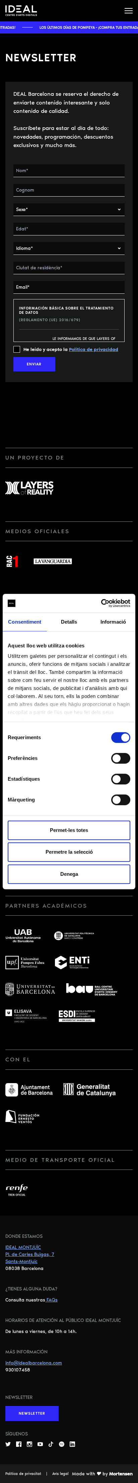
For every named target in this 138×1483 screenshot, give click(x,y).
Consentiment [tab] (24, 622)
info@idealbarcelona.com (33, 1363)
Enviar (34, 364)
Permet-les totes (69, 830)
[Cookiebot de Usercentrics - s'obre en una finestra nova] (101, 603)
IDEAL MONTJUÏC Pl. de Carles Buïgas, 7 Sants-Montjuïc (29, 1254)
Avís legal (60, 1474)
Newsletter (32, 1413)
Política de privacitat (23, 1474)
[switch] (120, 758)
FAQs (51, 1300)
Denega (69, 874)
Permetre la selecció (69, 852)
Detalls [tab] (69, 622)
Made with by (102, 1474)
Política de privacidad (93, 349)
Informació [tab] (113, 622)
